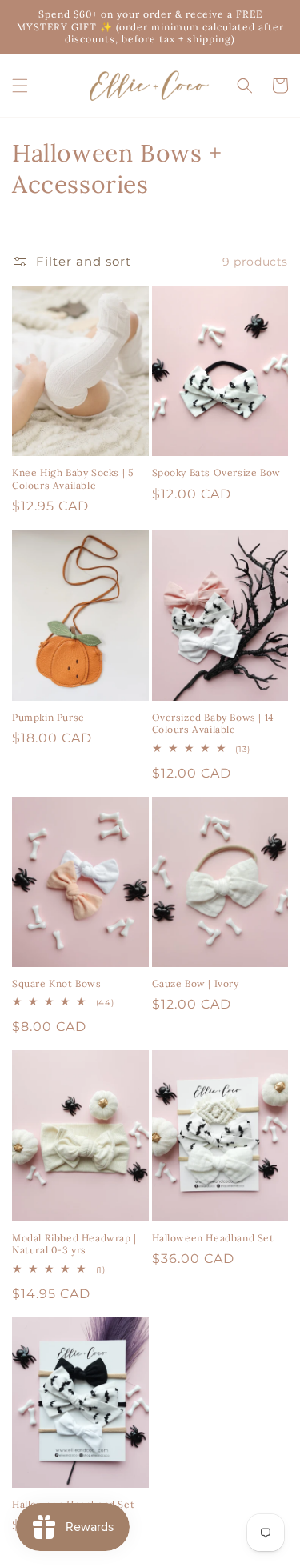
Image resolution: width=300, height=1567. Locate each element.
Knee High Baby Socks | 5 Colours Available (73, 478)
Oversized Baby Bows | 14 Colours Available (213, 723)
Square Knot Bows (57, 983)
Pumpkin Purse (48, 717)
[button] (20, 85)
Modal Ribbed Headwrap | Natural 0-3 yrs (74, 1244)
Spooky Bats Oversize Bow (216, 472)
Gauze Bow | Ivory (195, 983)
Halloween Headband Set (213, 1238)
